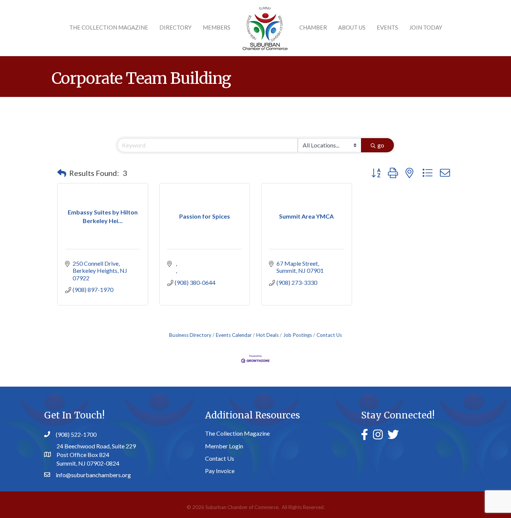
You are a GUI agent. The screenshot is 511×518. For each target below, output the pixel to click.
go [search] (380, 145)
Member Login (224, 446)
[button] (61, 173)
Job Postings (297, 335)
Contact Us (329, 335)
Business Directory (190, 335)
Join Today (425, 27)
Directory (175, 27)
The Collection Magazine (108, 27)
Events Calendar (234, 335)
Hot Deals (267, 335)
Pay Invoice (220, 470)
